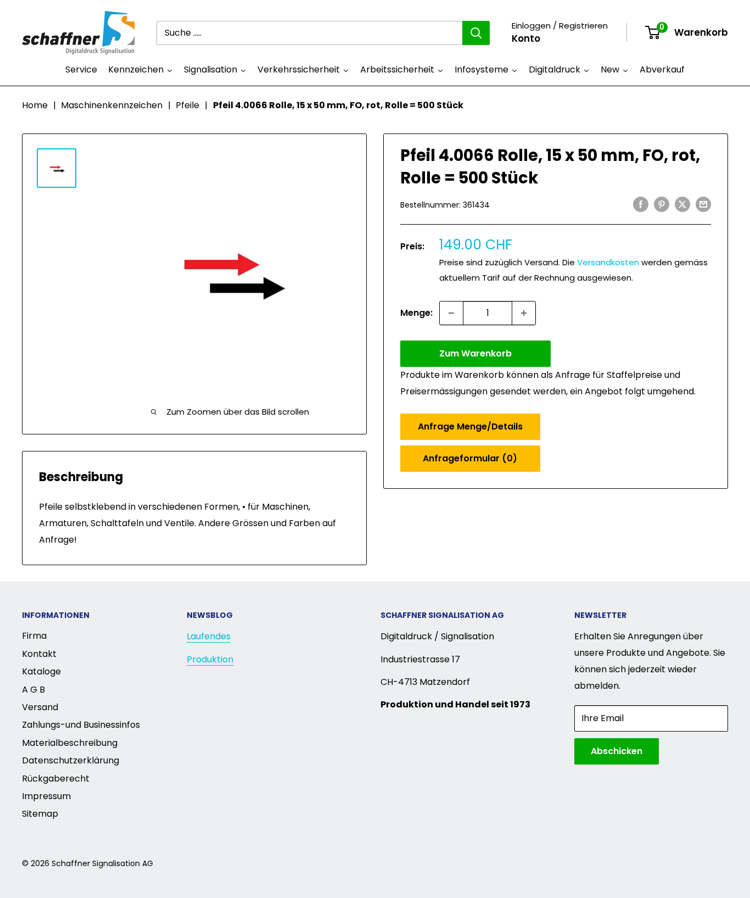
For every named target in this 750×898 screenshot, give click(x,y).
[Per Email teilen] (703, 204)
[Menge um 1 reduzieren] (451, 313)
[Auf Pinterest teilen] (661, 204)
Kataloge (41, 671)
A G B (33, 689)
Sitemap (40, 813)
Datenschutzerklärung (70, 760)
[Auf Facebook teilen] (640, 204)
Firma (34, 635)
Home (35, 105)
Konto (526, 38)
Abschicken (616, 751)
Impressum (46, 796)
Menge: (416, 312)
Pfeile (187, 105)
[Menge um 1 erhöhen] (523, 313)
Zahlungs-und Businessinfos (81, 724)
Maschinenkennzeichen (112, 105)
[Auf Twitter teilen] (682, 204)
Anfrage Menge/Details (470, 426)
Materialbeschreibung (69, 743)
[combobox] (309, 33)
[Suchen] (476, 33)
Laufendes (209, 636)
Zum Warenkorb (475, 353)
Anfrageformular (470, 458)
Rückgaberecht (55, 778)
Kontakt (39, 654)
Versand (40, 707)
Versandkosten (608, 262)
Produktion (210, 659)
